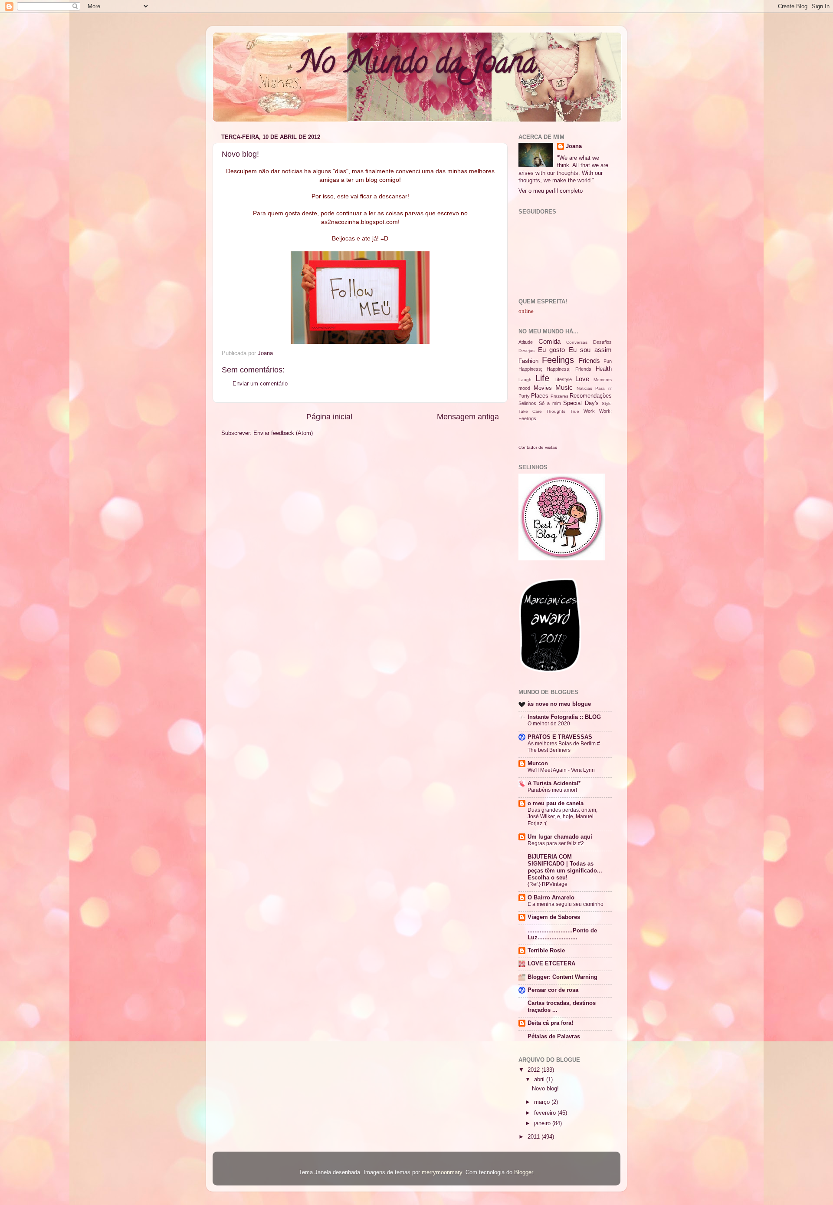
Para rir (603, 388)
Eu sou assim (590, 349)
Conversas (576, 342)
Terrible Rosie (546, 951)
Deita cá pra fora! (550, 1023)
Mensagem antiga (468, 416)
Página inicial (329, 416)
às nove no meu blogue (559, 704)
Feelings (558, 360)
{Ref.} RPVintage (547, 884)
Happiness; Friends (569, 369)
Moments (603, 379)
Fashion (528, 361)
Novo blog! (545, 1089)
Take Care (530, 411)
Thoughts (555, 411)
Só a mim (550, 403)
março (542, 1102)
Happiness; (530, 369)
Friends (589, 360)
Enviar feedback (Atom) (283, 433)
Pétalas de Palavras (554, 1037)
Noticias (584, 388)
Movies (543, 388)
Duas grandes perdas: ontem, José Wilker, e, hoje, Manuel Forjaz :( (562, 816)
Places (539, 396)
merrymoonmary (442, 1172)
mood (524, 388)
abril (540, 1080)
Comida (549, 341)
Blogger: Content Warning (562, 977)
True (574, 411)
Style (607, 403)
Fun (607, 361)
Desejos (526, 350)
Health (604, 369)
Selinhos (527, 403)
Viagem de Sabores (554, 917)
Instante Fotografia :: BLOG (564, 717)
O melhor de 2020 (549, 724)
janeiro (543, 1123)
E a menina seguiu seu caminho (565, 904)
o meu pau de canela (556, 803)
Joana (574, 146)
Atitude (525, 342)
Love (582, 378)
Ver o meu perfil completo (550, 191)
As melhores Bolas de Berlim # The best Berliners (564, 747)
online (526, 311)
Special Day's (581, 403)
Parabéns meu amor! (552, 790)
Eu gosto (551, 349)
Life (542, 378)
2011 (534, 1137)
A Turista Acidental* (554, 783)
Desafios (602, 342)
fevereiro (546, 1113)
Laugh (524, 379)
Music (564, 387)
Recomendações (591, 396)
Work (589, 411)
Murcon (538, 764)
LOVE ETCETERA (551, 964)
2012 (534, 1070)
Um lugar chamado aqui (560, 837)
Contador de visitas (537, 447)
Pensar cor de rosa (553, 990)
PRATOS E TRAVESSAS (560, 737)
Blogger (523, 1172)
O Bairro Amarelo (551, 898)
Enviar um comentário (260, 384)
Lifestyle (563, 379)
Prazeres (559, 396)
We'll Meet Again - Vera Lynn (561, 770)
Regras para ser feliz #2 (556, 843)
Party (524, 395)
